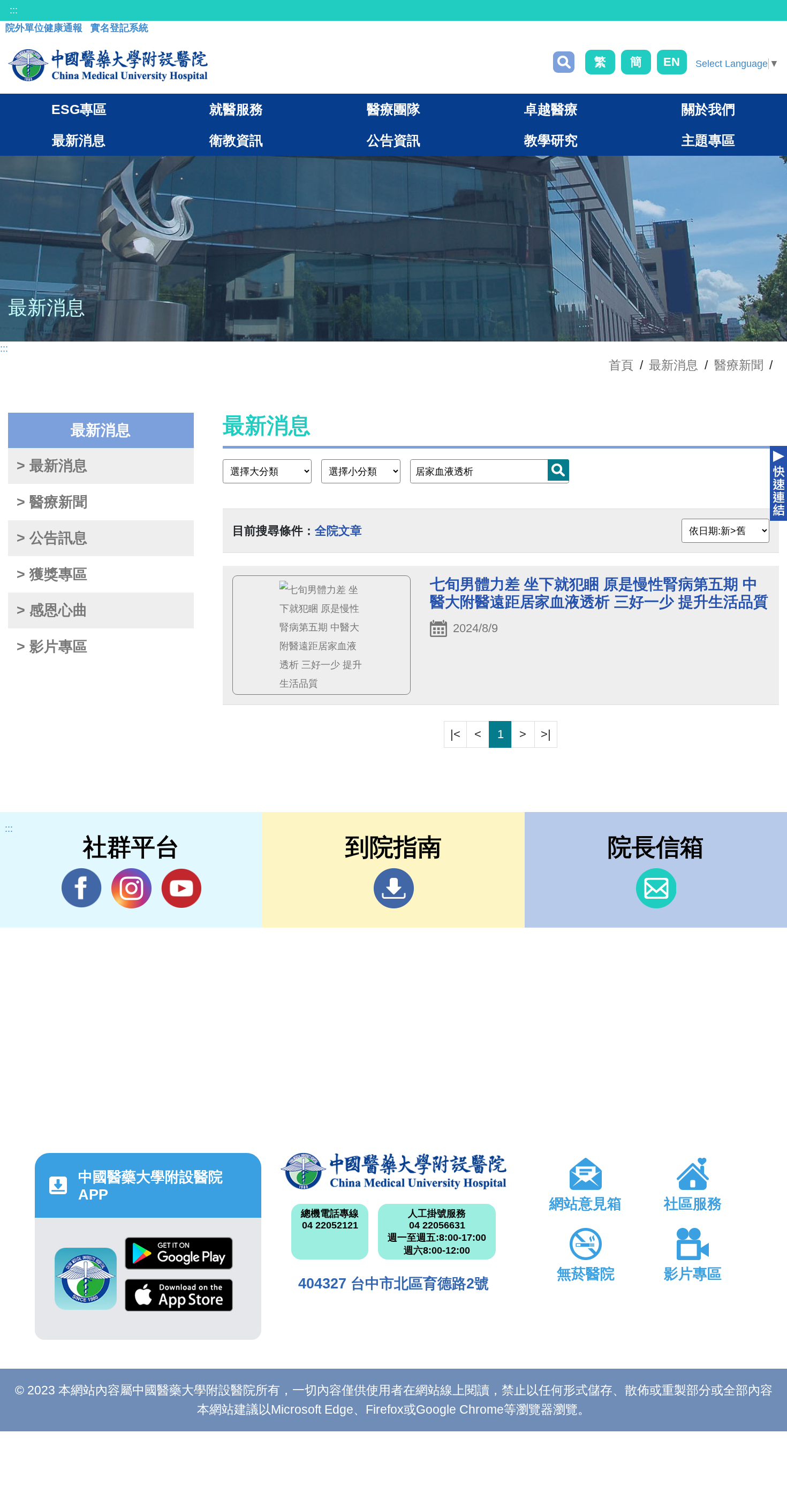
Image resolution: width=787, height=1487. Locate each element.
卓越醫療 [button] (551, 109)
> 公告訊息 (52, 538)
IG (131, 888)
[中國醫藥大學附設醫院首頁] (108, 65)
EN (671, 62)
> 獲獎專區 (52, 574)
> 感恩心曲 (52, 610)
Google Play (179, 1258)
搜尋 (563, 62)
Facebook (82, 888)
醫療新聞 (738, 365)
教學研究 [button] (551, 140)
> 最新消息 (52, 466)
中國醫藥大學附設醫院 (394, 1171)
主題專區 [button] (708, 140)
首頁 (621, 365)
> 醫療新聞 (52, 502)
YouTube (181, 888)
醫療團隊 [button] (393, 109)
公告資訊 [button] (393, 140)
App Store (179, 1300)
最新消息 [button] (78, 140)
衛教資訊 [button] (236, 140)
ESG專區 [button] (79, 109)
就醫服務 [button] (236, 109)
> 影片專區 (52, 647)
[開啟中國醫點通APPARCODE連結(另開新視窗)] (86, 1279)
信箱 (656, 888)
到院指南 (394, 888)
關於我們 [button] (708, 109)
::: (14, 10)
